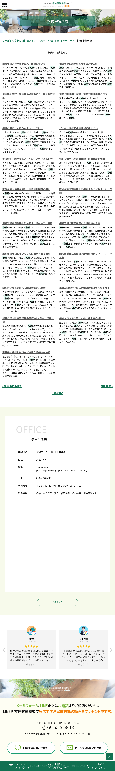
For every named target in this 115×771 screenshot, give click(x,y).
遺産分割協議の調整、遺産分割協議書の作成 (83, 94)
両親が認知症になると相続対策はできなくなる (84, 288)
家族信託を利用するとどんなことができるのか (27, 159)
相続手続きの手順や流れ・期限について (24, 64)
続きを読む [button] (31, 664)
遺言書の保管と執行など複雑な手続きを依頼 (26, 352)
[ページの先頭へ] (109, 756)
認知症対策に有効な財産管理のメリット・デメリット (85, 255)
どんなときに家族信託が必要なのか (78, 128)
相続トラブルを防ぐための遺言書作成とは (82, 318)
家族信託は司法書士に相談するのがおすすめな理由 (85, 191)
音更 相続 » (107, 386)
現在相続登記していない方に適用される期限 (26, 253)
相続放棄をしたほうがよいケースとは (22, 128)
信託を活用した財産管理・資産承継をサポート (84, 159)
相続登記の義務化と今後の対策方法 (78, 64)
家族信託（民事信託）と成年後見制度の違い (26, 189)
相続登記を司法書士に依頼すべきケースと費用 (27, 223)
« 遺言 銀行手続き (12, 386)
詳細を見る (57, 602)
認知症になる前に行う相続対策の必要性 (24, 288)
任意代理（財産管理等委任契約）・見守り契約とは (28, 320)
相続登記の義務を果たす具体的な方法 (79, 223)
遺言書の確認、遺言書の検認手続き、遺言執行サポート (28, 96)
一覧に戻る (57, 393)
